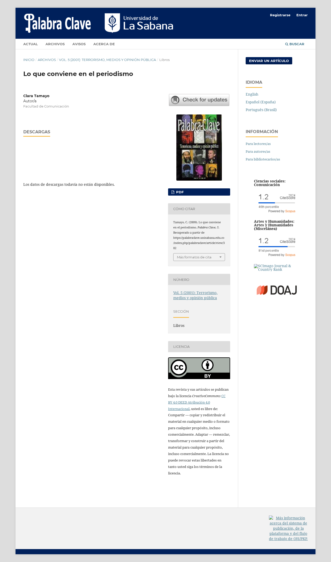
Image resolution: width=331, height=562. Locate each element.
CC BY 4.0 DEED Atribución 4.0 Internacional (196, 402)
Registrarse (280, 15)
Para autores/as (258, 151)
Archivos (55, 44)
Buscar (296, 44)
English (252, 94)
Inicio (28, 60)
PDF (179, 192)
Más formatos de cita (194, 257)
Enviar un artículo (269, 61)
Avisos (79, 44)
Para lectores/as (258, 143)
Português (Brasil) (261, 109)
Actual (30, 44)
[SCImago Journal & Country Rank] (276, 269)
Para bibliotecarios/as (263, 159)
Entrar (302, 15)
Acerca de (104, 44)
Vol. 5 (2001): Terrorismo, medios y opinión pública (107, 60)
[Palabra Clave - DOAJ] (277, 303)
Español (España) (261, 101)
